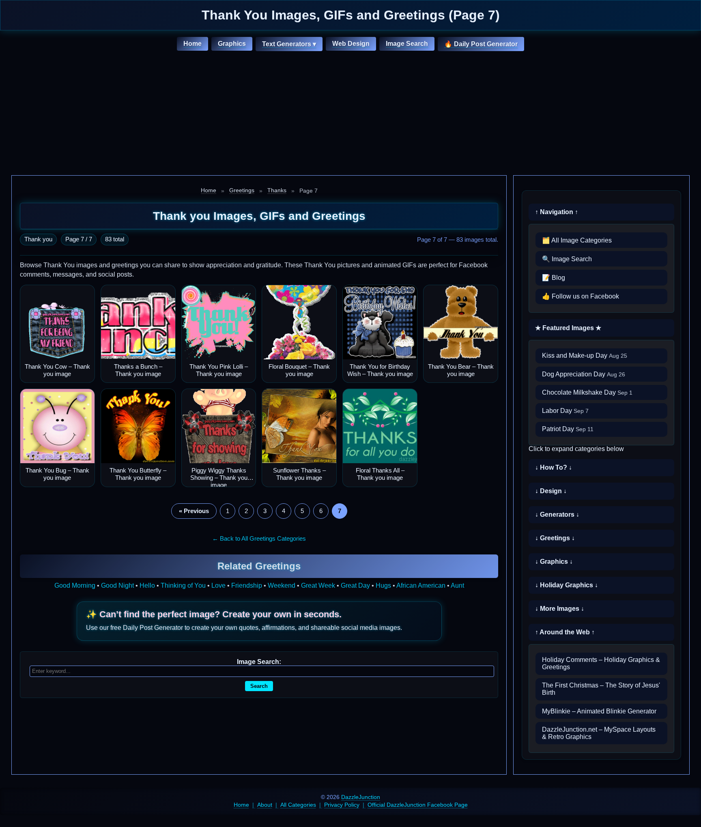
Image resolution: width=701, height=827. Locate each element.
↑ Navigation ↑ (556, 211)
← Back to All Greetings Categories (259, 538)
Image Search (407, 43)
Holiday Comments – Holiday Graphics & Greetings (601, 663)
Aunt (457, 585)
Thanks (276, 190)
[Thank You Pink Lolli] (219, 322)
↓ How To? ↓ (553, 467)
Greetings (241, 190)
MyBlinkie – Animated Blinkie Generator (599, 711)
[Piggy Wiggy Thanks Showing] (219, 426)
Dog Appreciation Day (583, 374)
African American (420, 585)
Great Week (318, 585)
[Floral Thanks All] (380, 426)
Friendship (246, 585)
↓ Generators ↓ (557, 514)
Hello (147, 585)
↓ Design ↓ (551, 491)
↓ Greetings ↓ (555, 538)
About (264, 804)
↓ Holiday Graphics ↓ (566, 585)
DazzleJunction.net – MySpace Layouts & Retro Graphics (599, 733)
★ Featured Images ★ (568, 327)
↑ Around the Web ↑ (565, 632)
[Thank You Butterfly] (138, 426)
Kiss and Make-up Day (584, 355)
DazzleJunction (360, 797)
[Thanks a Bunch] (138, 322)
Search (259, 686)
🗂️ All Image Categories (577, 240)
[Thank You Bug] (57, 426)
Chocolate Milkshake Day (587, 392)
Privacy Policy (341, 804)
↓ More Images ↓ (559, 608)
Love (218, 585)
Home (192, 43)
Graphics (232, 43)
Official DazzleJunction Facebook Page (418, 804)
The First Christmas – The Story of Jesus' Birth (601, 689)
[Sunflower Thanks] (299, 426)
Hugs (383, 585)
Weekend (281, 585)
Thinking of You (183, 585)
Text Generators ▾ (289, 44)
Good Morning (74, 585)
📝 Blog (553, 277)
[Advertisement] (350, 114)
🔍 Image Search (567, 259)
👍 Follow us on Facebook (580, 296)
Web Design (351, 43)
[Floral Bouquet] (299, 322)
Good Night (117, 585)
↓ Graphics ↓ (554, 561)
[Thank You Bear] (461, 322)
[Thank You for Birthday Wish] (380, 322)
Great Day (355, 585)
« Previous (194, 510)
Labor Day (565, 410)
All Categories (298, 804)
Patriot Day (567, 428)
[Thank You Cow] (57, 322)
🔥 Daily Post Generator (481, 44)
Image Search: (259, 661)
